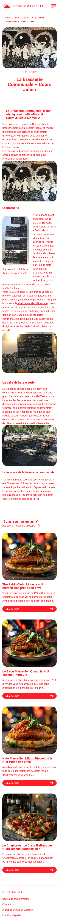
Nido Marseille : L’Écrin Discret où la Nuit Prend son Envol (27, 760)
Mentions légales (11, 915)
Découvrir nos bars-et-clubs (18, 526)
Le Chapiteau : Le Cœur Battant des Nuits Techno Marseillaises (27, 847)
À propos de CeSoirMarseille (18, 909)
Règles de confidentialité (15, 898)
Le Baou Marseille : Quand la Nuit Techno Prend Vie (25, 673)
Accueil (9, 18)
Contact (6, 904)
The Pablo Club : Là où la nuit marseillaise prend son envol (22, 586)
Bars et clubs (21, 18)
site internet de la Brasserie (32, 303)
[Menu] (53, 5)
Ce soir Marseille (28, 6)
